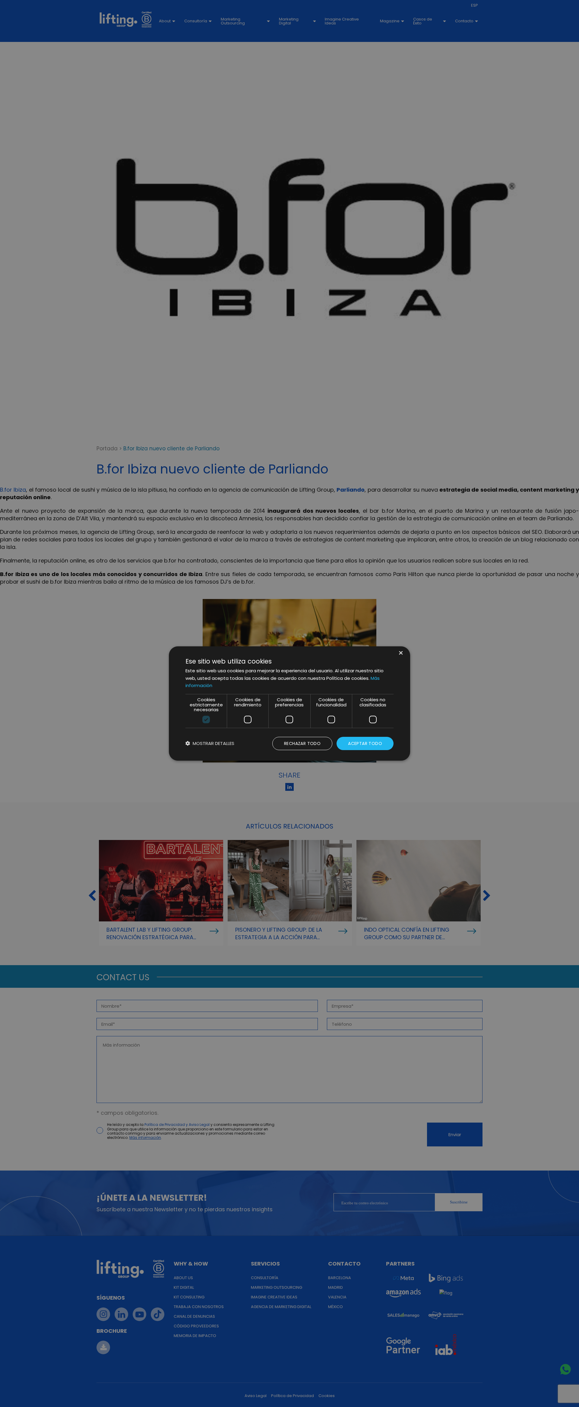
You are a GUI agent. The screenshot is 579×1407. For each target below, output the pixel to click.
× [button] (400, 653)
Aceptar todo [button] (365, 743)
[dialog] (289, 703)
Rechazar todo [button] (302, 743)
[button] (209, 743)
